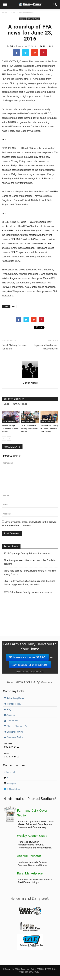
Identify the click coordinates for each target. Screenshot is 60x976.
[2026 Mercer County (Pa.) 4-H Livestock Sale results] (49, 417)
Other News (15, 46)
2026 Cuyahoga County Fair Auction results (10, 428)
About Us (11, 715)
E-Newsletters (13, 789)
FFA (13, 306)
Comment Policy (14, 737)
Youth (22, 19)
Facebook (10, 772)
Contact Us (12, 721)
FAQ (8, 709)
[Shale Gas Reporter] (30, 930)
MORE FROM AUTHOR (15, 404)
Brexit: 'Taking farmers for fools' (14, 347)
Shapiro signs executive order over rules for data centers (30, 562)
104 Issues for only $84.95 (30, 664)
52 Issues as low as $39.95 (27, 657)
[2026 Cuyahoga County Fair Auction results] (11, 417)
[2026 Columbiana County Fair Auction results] (30, 417)
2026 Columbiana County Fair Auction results (29, 428)
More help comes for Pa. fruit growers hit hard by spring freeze (30, 572)
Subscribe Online (14, 732)
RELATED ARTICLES (14, 399)
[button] (55, 4)
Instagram (11, 783)
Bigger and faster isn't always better (46, 347)
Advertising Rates (15, 698)
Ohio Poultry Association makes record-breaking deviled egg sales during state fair (29, 583)
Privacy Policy (13, 704)
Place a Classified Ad (16, 726)
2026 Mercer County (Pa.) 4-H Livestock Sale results (49, 428)
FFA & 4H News (33, 19)
